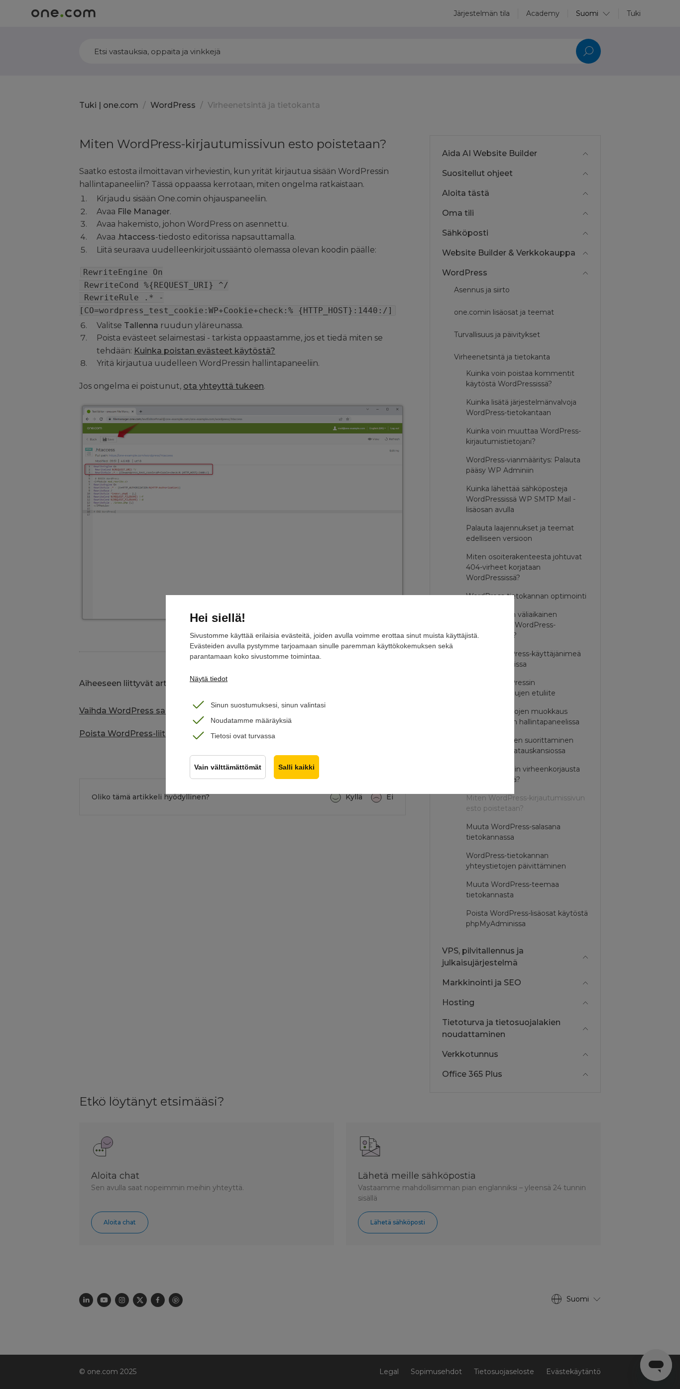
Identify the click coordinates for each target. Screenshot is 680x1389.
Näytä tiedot (208, 679)
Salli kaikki (296, 767)
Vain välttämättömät (227, 767)
